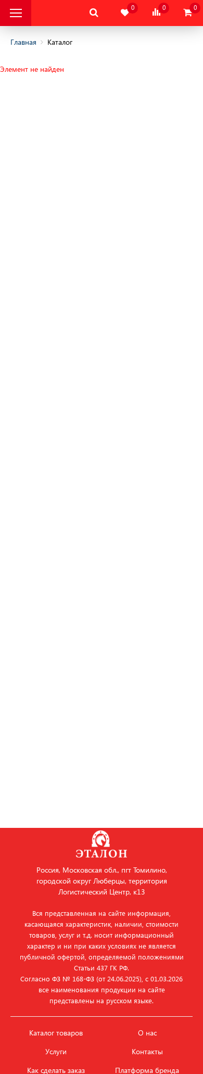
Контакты (147, 1051)
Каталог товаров (56, 1033)
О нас (147, 1033)
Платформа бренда (147, 1070)
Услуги (56, 1051)
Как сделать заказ (56, 1070)
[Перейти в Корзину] (187, 13)
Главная (23, 42)
